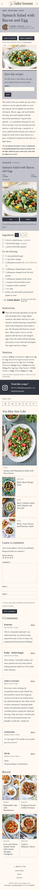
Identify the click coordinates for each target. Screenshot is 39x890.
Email (7, 86)
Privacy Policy (7, 885)
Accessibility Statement (17, 885)
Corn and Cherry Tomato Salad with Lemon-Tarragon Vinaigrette (10, 849)
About (19, 874)
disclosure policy (27, 42)
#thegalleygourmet (17, 391)
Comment (6, 562)
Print (28, 219)
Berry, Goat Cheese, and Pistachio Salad (25, 525)
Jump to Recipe (10, 38)
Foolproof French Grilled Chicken (28, 806)
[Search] (37, 4)
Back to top (21, 866)
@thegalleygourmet (23, 388)
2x (21, 235)
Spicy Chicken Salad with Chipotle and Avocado (25, 505)
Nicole (13, 26)
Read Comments (26, 38)
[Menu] (2, 4)
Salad (21, 10)
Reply (33, 625)
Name (5, 594)
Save (8, 94)
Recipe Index (13, 10)
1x (17, 235)
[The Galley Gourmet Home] (20, 3)
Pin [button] (10, 219)
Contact (19, 877)
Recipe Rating (7, 555)
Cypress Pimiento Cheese (28, 845)
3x (25, 235)
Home (4, 10)
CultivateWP (31, 885)
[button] (17, 26)
